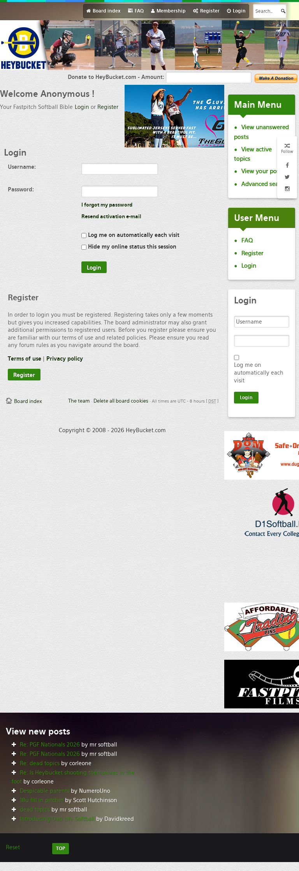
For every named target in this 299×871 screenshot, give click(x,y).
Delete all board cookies (120, 401)
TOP (60, 848)
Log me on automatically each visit (132, 235)
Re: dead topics (40, 763)
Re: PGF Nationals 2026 (50, 744)
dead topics (35, 809)
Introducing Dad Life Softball (57, 819)
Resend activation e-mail (111, 216)
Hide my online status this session (131, 247)
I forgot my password (106, 205)
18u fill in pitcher (41, 800)
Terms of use (24, 359)
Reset (13, 847)
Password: (21, 189)
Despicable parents (44, 791)
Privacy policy (64, 359)
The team (79, 401)
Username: (22, 167)
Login (82, 107)
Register (107, 107)
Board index (28, 401)
